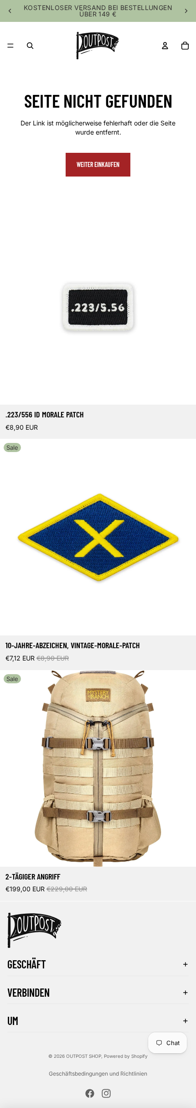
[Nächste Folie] (186, 11)
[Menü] (10, 45)
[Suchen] (30, 46)
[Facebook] (89, 1093)
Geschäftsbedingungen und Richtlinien (98, 1073)
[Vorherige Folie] (10, 11)
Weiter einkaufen (98, 164)
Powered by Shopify (126, 1056)
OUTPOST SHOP (83, 1056)
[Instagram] (106, 1093)
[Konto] (165, 46)
